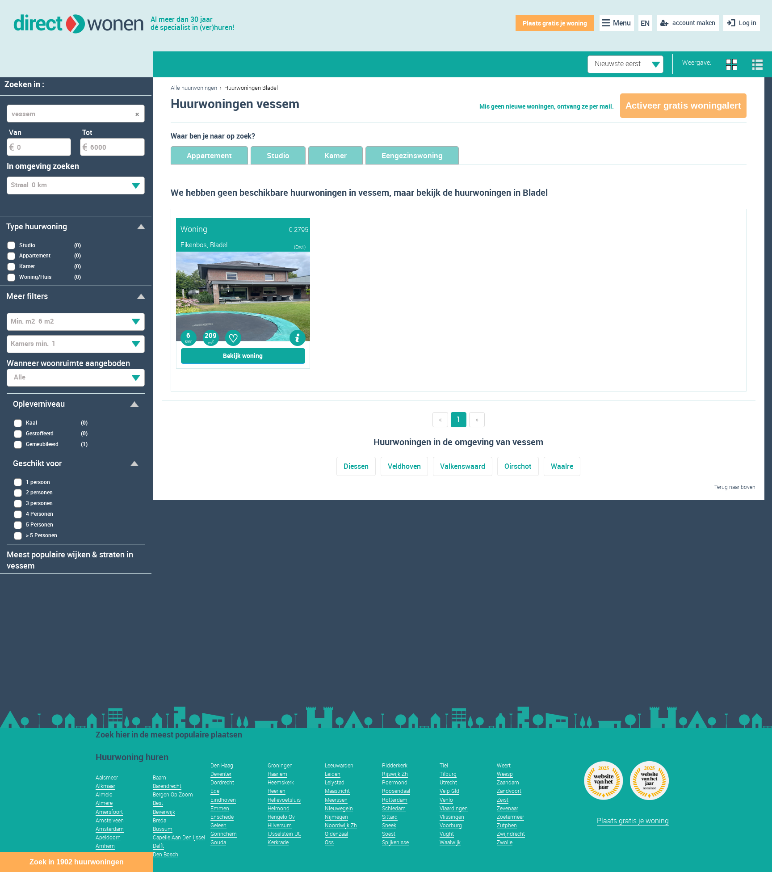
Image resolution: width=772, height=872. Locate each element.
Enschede (222, 816)
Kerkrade (278, 842)
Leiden (332, 773)
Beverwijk (164, 811)
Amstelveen (110, 820)
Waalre (562, 466)
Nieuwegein (339, 808)
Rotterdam (394, 799)
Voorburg (451, 825)
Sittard (390, 816)
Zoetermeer (510, 816)
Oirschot (518, 466)
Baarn (159, 777)
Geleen (218, 825)
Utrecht (448, 782)
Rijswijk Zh (395, 773)
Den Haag (221, 765)
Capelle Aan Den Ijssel (179, 837)
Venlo (446, 799)
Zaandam (508, 782)
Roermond (394, 782)
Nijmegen (336, 816)
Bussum (162, 828)
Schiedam (394, 808)
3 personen (39, 502)
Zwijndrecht (511, 833)
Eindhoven (223, 799)
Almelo (104, 794)
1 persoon (38, 481)
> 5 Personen (41, 535)
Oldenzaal (336, 833)
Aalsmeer (107, 777)
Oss (329, 842)
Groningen (280, 765)
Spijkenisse (395, 842)
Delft (158, 845)
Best (158, 802)
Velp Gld (449, 790)
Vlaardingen (454, 808)
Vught (447, 833)
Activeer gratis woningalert (683, 105)
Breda (159, 820)
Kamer (335, 155)
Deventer (220, 773)
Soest (388, 833)
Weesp (505, 773)
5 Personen (39, 524)
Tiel (444, 765)
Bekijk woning (243, 355)
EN (645, 23)
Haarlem (277, 773)
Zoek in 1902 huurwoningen (76, 862)
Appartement (209, 155)
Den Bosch (165, 854)
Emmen (219, 808)
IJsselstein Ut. (284, 833)
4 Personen (39, 513)
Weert (504, 765)
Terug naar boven (734, 486)
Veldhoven (404, 466)
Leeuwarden (339, 765)
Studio (278, 155)
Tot (87, 132)
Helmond (279, 808)
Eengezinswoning (412, 155)
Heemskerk (281, 782)
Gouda (218, 842)
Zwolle (504, 842)
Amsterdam (110, 828)
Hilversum (280, 825)
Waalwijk (450, 842)
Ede (214, 790)
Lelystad (334, 782)
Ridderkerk (394, 765)
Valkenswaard (462, 466)
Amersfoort (109, 811)
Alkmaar (105, 785)
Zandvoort (509, 790)
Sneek (389, 825)
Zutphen (507, 825)
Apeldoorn (108, 837)
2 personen (39, 492)
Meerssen (336, 799)
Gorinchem (223, 833)
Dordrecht (222, 782)
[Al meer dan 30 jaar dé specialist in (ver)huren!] (78, 23)
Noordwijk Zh (341, 825)
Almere (104, 802)
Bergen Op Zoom (173, 794)
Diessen (356, 466)
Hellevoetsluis (284, 799)
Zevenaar (507, 808)
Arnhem (105, 845)
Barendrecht (167, 785)
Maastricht (337, 790)
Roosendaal (396, 790)
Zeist (502, 799)
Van (15, 132)
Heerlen (276, 790)
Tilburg (448, 773)
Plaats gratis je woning (555, 23)
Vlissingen (452, 816)
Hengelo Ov (281, 816)
